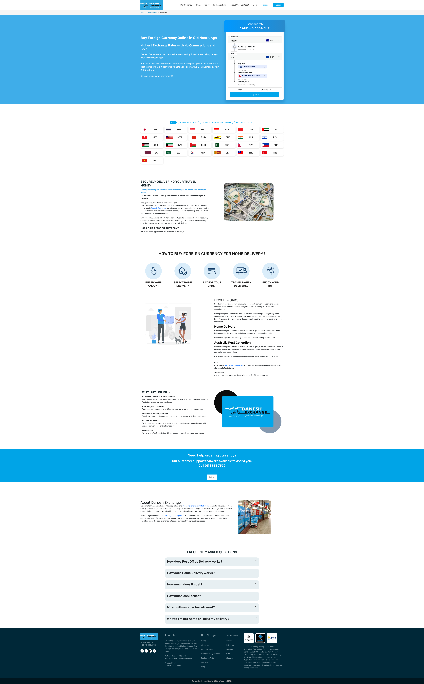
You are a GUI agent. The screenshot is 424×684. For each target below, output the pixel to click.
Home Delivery (152, 12)
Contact (204, 662)
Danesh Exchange (158, 208)
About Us (235, 5)
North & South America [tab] (221, 122)
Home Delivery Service (210, 654)
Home (142, 12)
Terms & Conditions (173, 666)
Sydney (228, 641)
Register (265, 5)
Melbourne (229, 645)
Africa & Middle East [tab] (244, 122)
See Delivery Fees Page (234, 365)
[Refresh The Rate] (234, 47)
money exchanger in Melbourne (196, 506)
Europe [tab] (205, 122)
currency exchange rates (174, 516)
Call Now (212, 477)
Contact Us (246, 5)
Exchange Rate (219, 5)
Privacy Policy (170, 663)
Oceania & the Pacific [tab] (188, 122)
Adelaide (229, 649)
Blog (255, 5)
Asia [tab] (173, 122)
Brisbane (229, 658)
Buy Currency (186, 5)
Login (278, 5)
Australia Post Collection (232, 342)
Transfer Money (202, 5)
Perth (227, 654)
